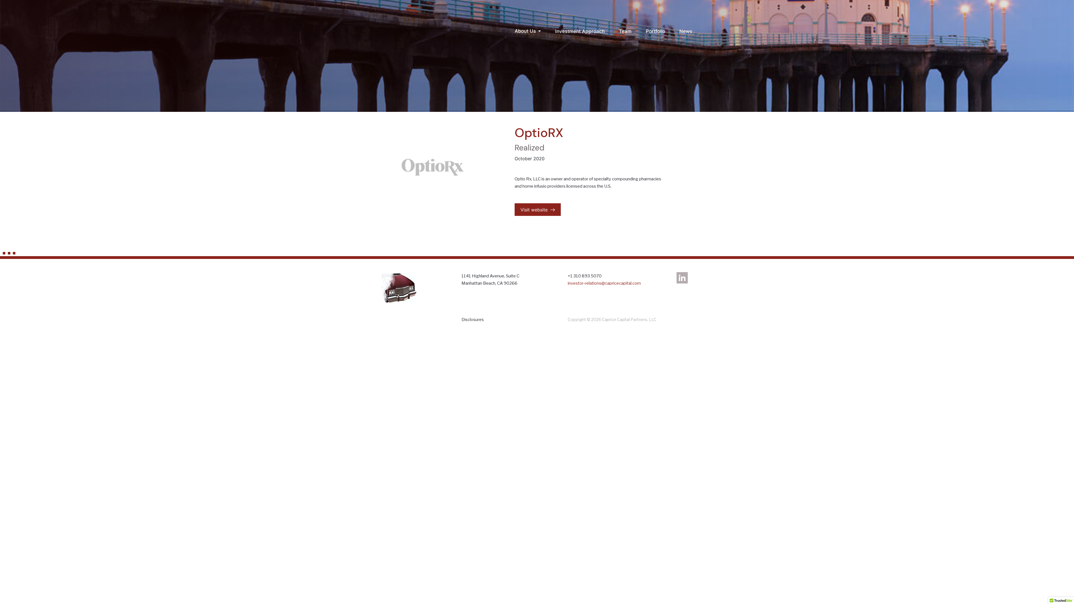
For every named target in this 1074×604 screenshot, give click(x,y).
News (685, 31)
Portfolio (655, 31)
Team (625, 31)
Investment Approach (580, 31)
